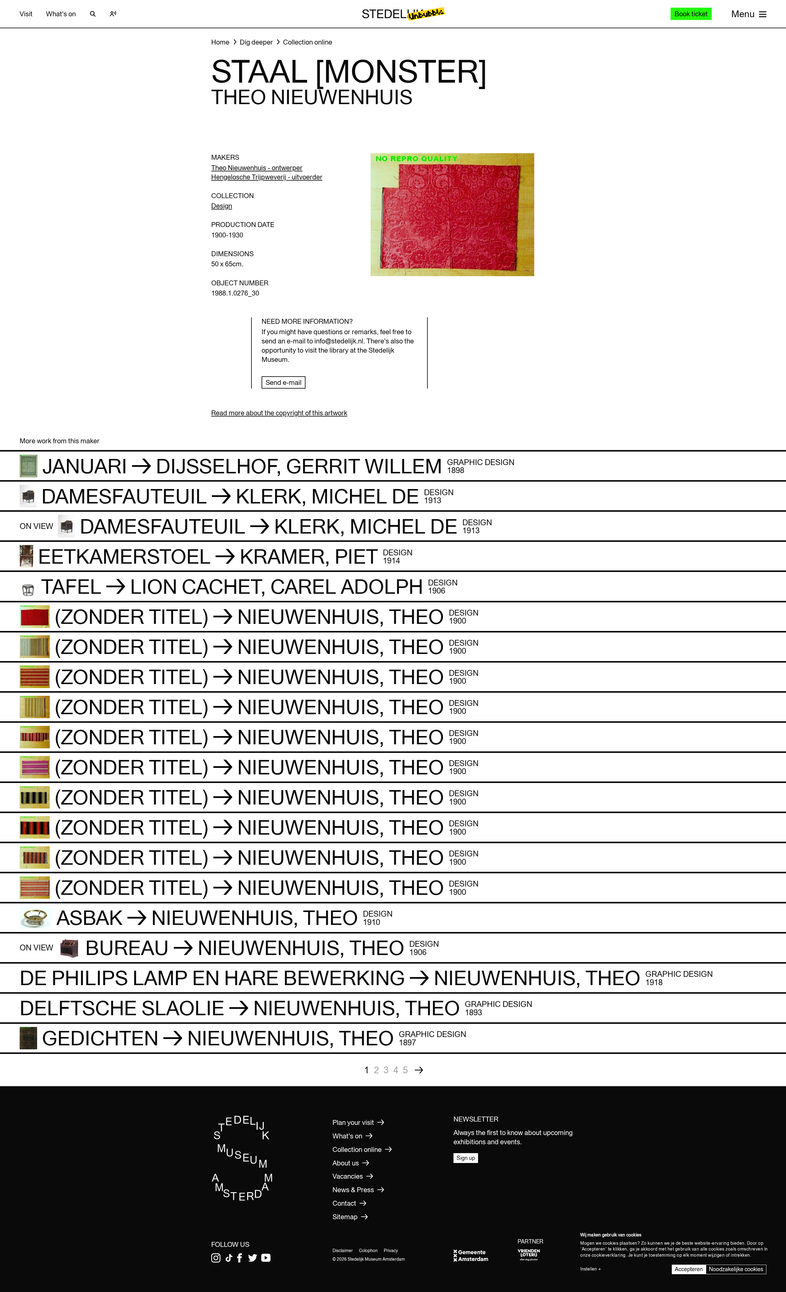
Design (221, 206)
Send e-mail (284, 382)
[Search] (92, 14)
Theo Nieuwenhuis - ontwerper (256, 168)
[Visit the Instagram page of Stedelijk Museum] (215, 1258)
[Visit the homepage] (242, 1199)
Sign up (466, 1158)
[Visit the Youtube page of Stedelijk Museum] (265, 1258)
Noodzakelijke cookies (736, 1269)
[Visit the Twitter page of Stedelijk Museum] (252, 1258)
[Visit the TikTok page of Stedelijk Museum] (229, 1258)
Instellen (588, 1269)
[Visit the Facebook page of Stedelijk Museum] (239, 1258)
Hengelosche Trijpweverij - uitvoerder (266, 177)
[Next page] (419, 1070)
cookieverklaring (609, 1255)
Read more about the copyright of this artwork (279, 413)
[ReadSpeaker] (113, 14)
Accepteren (689, 1269)
